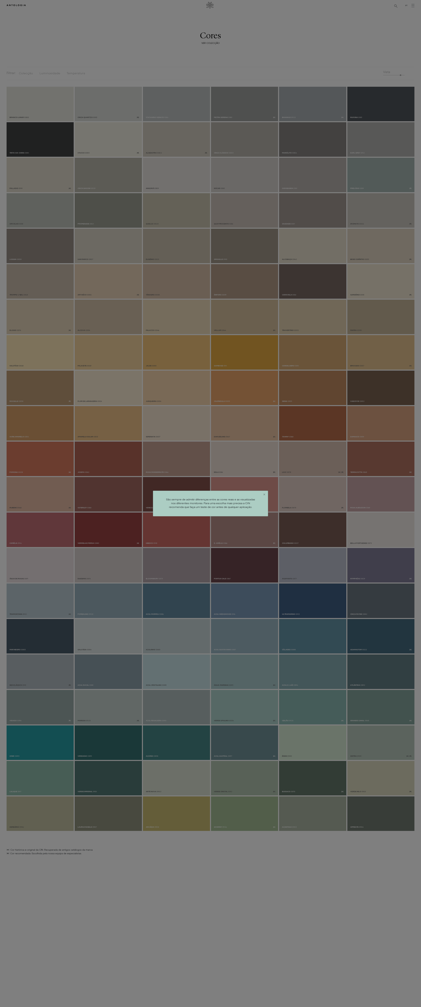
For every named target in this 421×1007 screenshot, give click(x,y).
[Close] (264, 494)
